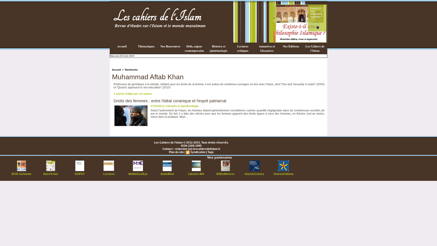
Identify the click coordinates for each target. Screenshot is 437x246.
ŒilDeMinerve (225, 174)
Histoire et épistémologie (218, 48)
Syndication (198, 152)
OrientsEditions (284, 174)
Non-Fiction (50, 174)
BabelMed (167, 174)
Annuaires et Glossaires (267, 48)
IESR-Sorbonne (21, 174)
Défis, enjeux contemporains (194, 48)
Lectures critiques (242, 48)
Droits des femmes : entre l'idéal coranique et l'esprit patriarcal (170, 101)
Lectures (109, 174)
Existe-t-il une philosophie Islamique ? (313, 12)
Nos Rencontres (170, 46)
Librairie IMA (196, 174)
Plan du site (176, 152)
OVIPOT (80, 174)
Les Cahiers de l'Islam (314, 48)
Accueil (122, 46)
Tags (211, 152)
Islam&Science (254, 174)
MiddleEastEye (138, 174)
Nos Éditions (291, 46)
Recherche (131, 69)
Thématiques (146, 46)
